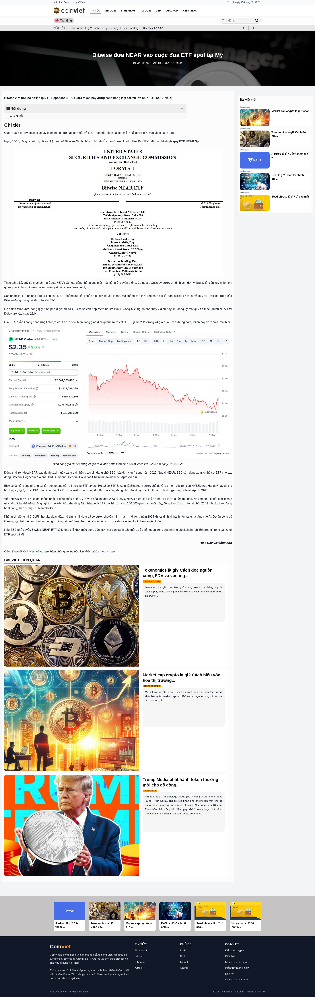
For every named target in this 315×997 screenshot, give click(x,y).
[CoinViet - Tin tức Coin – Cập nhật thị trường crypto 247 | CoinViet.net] (69, 10)
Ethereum (128, 10)
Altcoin (145, 10)
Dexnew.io (102, 551)
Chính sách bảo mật (236, 979)
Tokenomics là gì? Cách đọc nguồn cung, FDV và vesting (104, 28)
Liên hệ (229, 973)
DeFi (159, 10)
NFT (182, 956)
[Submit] (256, 20)
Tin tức (95, 10)
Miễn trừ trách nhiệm (237, 967)
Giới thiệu (230, 956)
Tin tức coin (141, 950)
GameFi (184, 961)
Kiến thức (190, 10)
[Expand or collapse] (182, 108)
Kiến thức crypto (234, 950)
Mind (179, 63)
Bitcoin (110, 10)
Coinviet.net (31, 551)
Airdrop (172, 10)
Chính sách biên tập (236, 961)
